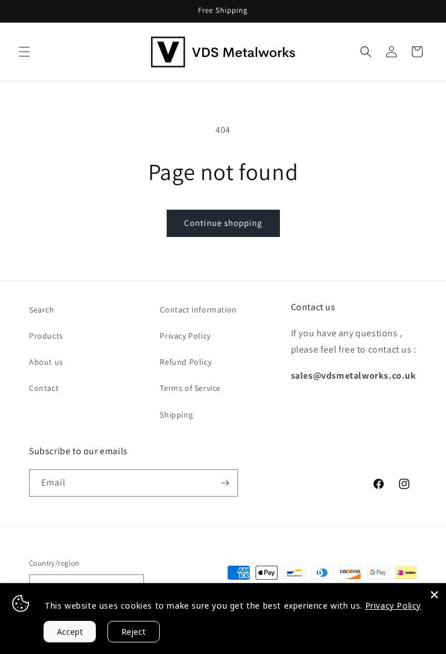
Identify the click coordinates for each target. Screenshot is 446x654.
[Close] (434, 595)
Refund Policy (185, 362)
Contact (44, 388)
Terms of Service (190, 388)
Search (42, 309)
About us (46, 362)
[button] (24, 51)
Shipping (176, 414)
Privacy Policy (185, 335)
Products (46, 335)
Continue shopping (223, 222)
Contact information (198, 309)
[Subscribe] (225, 483)
